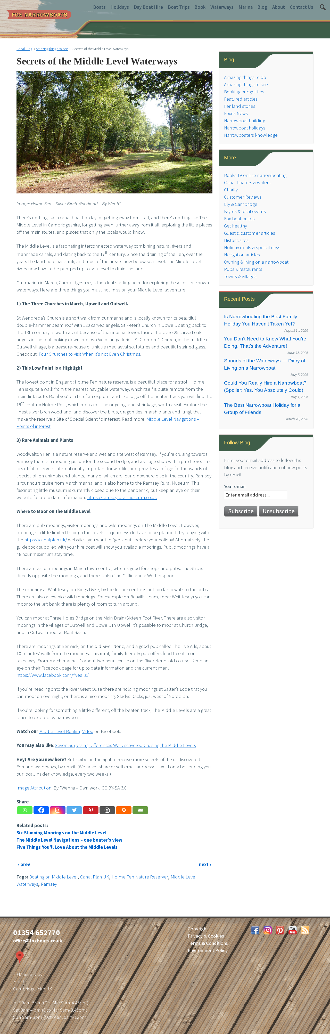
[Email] (140, 810)
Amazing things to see (52, 48)
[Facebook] (41, 810)
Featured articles (241, 99)
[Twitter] (74, 810)
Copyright (198, 929)
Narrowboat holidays (244, 128)
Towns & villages (240, 276)
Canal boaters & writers (247, 182)
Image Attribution (34, 788)
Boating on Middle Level (53, 877)
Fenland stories (239, 106)
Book (199, 7)
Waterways (222, 7)
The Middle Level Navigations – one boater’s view (69, 840)
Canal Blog (24, 48)
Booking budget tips (244, 92)
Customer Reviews (242, 197)
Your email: (235, 486)
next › (205, 864)
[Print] (123, 810)
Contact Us (301, 7)
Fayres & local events (245, 211)
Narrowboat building (244, 121)
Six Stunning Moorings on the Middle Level (61, 833)
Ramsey (49, 884)
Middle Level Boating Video (66, 731)
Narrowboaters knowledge (251, 135)
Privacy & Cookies (206, 936)
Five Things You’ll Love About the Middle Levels (67, 847)
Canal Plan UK (94, 877)
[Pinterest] (90, 810)
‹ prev (24, 864)
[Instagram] (57, 810)
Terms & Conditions (208, 943)
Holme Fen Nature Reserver (140, 877)
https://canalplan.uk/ (45, 540)
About (278, 7)
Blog (262, 7)
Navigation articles (242, 255)
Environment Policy (208, 950)
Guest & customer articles (249, 233)
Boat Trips (179, 7)
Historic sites (236, 240)
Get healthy (235, 226)
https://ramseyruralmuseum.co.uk (122, 497)
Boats (99, 7)
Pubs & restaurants (243, 269)
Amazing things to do (245, 77)
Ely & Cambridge (240, 204)
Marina (245, 7)
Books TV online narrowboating (255, 175)
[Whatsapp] (24, 810)
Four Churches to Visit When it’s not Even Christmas (89, 354)
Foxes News (236, 113)
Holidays (119, 7)
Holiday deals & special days (252, 247)
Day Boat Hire (148, 7)
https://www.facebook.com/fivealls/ (52, 675)
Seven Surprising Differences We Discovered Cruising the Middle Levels (125, 745)
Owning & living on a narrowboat (256, 262)
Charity (231, 190)
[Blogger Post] (107, 810)
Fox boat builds (239, 219)
